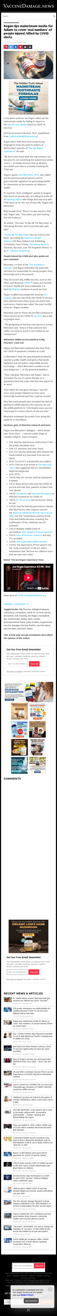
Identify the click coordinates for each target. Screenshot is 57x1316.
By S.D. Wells (27, 1042)
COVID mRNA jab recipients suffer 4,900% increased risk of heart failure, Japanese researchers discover (31, 1241)
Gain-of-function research (29, 535)
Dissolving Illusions (39, 244)
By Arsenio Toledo (29, 1054)
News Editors (22, 42)
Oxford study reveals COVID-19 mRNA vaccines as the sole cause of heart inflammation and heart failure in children (33, 1165)
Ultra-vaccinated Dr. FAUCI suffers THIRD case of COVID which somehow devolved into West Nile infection (32, 1127)
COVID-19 (28, 283)
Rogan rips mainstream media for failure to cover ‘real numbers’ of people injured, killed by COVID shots (32, 1023)
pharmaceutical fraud (14, 622)
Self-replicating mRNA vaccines (31, 541)
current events (43, 612)
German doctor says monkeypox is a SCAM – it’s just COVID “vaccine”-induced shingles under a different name (32, 1178)
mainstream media (17, 619)
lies (5, 619)
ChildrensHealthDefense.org (23, 136)
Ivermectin (21, 493)
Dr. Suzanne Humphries (18, 251)
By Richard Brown (28, 1158)
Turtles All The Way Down (17, 235)
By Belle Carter (28, 1092)
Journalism (44, 615)
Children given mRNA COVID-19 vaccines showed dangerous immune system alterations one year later (33, 1190)
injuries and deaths (17, 124)
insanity (23, 615)
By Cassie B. (26, 1196)
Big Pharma (14, 289)
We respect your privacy (36, 1280)
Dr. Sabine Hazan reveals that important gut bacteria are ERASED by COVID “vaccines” (31, 999)
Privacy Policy (27, 1295)
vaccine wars (10, 628)
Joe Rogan (33, 615)
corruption (20, 612)
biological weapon (40, 609)
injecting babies (14, 199)
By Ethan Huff (27, 1003)
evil (16, 615)
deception (9, 615)
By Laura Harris (28, 1016)
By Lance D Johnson (29, 1067)
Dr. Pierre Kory (23, 500)
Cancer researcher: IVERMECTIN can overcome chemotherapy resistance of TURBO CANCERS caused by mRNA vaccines (33, 1087)
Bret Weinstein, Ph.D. (28, 175)
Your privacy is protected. (14, 671)
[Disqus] (28, 815)
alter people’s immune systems (37, 532)
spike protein (32, 622)
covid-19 (31, 612)
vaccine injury (43, 625)
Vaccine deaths (28, 625)
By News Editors (28, 1029)
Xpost (29, 628)
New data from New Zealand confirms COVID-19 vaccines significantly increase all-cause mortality (32, 1049)
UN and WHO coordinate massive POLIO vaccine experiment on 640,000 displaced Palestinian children (33, 1074)
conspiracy (9, 612)
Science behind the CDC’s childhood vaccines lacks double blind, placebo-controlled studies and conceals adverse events (32, 1216)
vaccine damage (12, 625)
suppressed (46, 622)
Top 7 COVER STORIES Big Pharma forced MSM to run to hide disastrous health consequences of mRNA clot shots (32, 1036)
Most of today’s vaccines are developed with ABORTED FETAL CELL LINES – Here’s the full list (32, 1061)
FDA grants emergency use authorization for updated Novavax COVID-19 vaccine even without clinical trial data (31, 1010)
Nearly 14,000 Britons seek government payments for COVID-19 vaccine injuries (30, 1154)
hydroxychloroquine (42, 493)
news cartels (34, 619)
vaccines (38, 316)
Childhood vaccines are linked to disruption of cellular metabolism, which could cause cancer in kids (33, 1099)
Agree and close (31, 1301)
